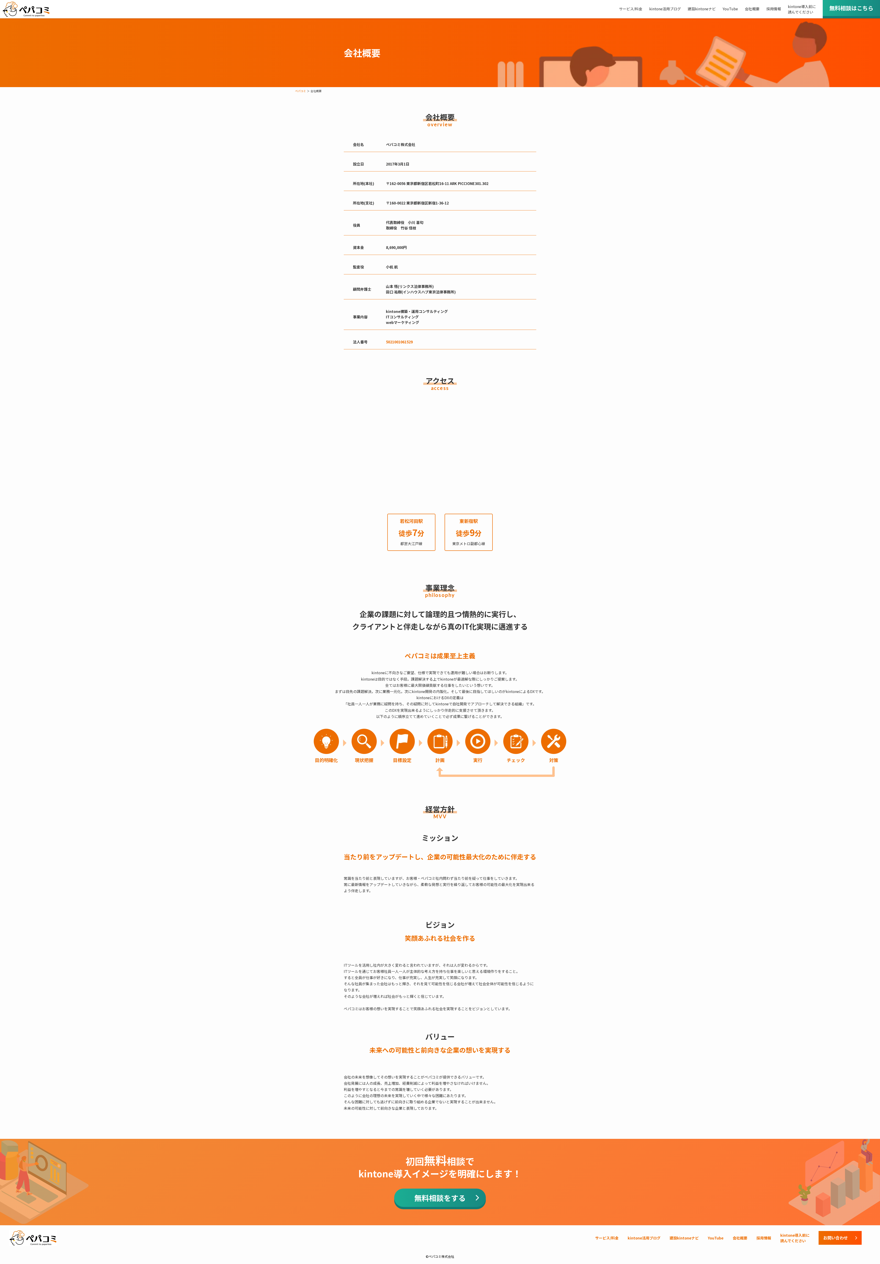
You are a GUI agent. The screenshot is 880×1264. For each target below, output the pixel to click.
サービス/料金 (630, 8)
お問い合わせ (835, 1238)
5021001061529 (399, 342)
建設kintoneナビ (702, 8)
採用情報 (773, 8)
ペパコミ (300, 91)
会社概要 (752, 8)
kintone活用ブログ (665, 8)
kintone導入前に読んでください (802, 9)
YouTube (730, 8)
